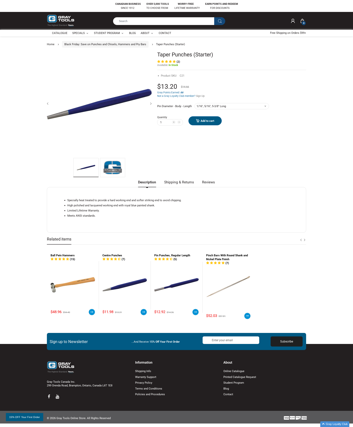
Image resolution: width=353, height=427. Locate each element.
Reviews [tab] (208, 182)
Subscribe (286, 341)
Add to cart (207, 121)
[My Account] (293, 21)
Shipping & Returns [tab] (179, 182)
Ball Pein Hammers (63, 255)
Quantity (162, 117)
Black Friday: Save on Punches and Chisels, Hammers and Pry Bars (105, 44)
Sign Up (200, 95)
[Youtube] (57, 396)
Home (50, 44)
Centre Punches (112, 255)
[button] (168, 61)
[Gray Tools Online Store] (60, 20)
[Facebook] (49, 396)
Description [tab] (147, 182)
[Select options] (92, 312)
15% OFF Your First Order (24, 417)
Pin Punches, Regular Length (172, 255)
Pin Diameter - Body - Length (174, 106)
